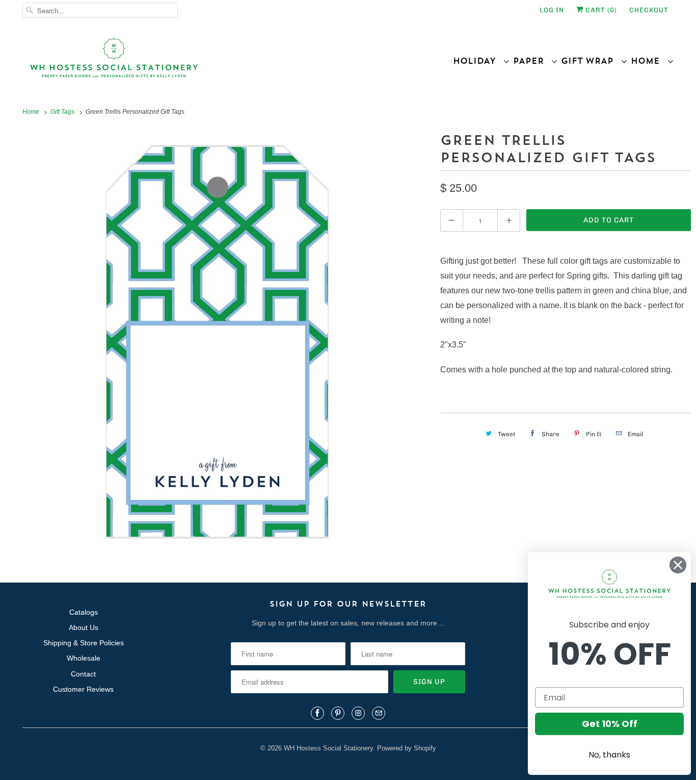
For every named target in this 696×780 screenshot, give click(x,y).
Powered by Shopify (406, 748)
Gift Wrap (591, 61)
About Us (83, 627)
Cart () (600, 10)
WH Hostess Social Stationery (328, 748)
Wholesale (83, 658)
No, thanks (609, 755)
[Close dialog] (678, 565)
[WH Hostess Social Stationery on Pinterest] (337, 713)
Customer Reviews (83, 689)
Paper (532, 61)
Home (649, 61)
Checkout (648, 10)
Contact (83, 674)
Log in (552, 10)
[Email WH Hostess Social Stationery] (378, 713)
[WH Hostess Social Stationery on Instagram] (358, 713)
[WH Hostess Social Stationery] (182, 62)
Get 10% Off (609, 723)
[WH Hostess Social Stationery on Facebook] (317, 713)
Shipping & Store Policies (83, 643)
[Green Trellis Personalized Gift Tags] (217, 342)
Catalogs (83, 612)
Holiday (478, 61)
